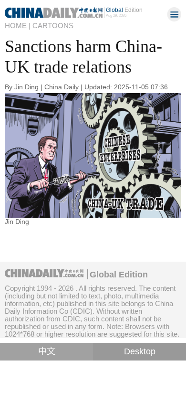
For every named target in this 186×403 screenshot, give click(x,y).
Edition (124, 10)
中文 (46, 351)
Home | (18, 25)
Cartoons (52, 25)
